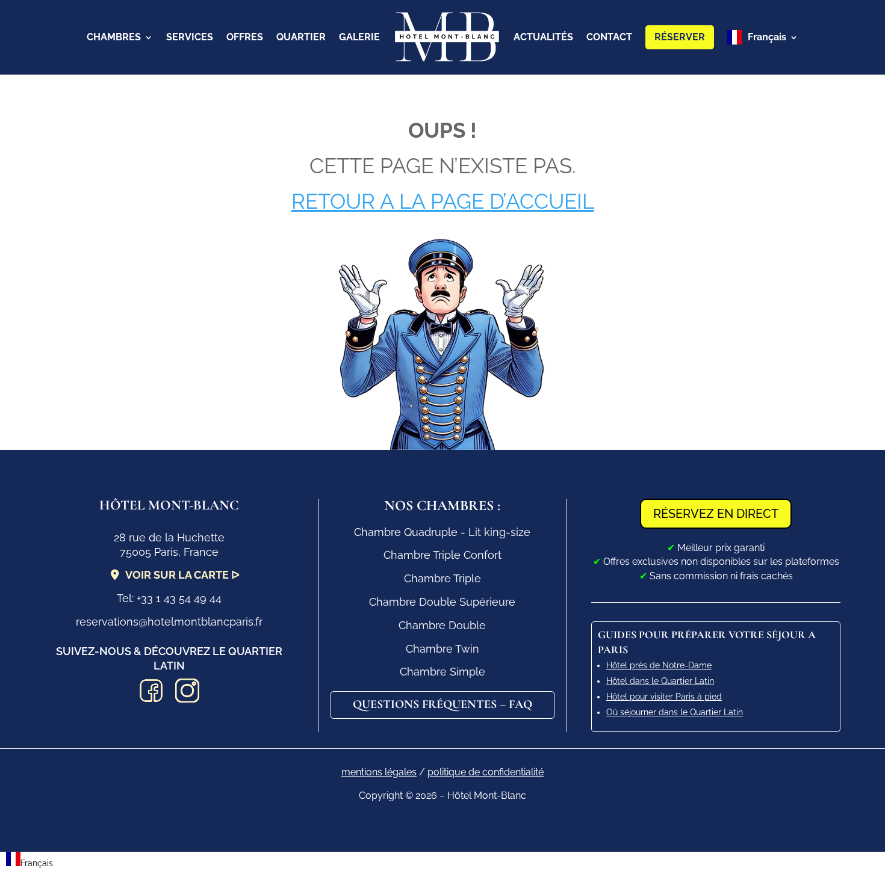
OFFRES (244, 37)
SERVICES (189, 37)
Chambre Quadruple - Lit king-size (442, 532)
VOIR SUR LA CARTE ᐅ (182, 574)
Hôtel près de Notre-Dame (659, 665)
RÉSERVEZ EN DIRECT (715, 513)
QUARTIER (301, 37)
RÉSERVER (679, 37)
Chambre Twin (442, 648)
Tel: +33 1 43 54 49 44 (169, 598)
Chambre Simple (442, 671)
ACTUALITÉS (543, 37)
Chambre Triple (442, 578)
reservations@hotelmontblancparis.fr (169, 621)
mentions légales (379, 772)
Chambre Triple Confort (443, 555)
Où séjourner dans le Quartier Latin (674, 712)
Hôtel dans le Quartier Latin (660, 681)
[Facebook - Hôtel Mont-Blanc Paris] (151, 693)
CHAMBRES (114, 37)
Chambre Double (442, 625)
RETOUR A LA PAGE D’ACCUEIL (442, 201)
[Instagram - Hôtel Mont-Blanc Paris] (187, 693)
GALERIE (359, 37)
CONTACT (609, 37)
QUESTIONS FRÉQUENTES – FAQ (442, 704)
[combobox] (29, 861)
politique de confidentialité (485, 772)
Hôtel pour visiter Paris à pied (664, 696)
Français (767, 37)
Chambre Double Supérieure (442, 602)
